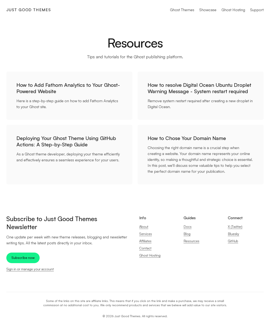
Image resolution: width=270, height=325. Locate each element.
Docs (188, 226)
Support (257, 9)
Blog (187, 234)
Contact (145, 248)
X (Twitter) (235, 226)
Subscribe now (23, 258)
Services (145, 234)
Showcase (207, 9)
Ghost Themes (182, 9)
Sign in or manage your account (30, 269)
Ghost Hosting (233, 9)
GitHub (233, 241)
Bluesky (233, 234)
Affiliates (145, 241)
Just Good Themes (28, 9)
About (143, 226)
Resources (191, 241)
